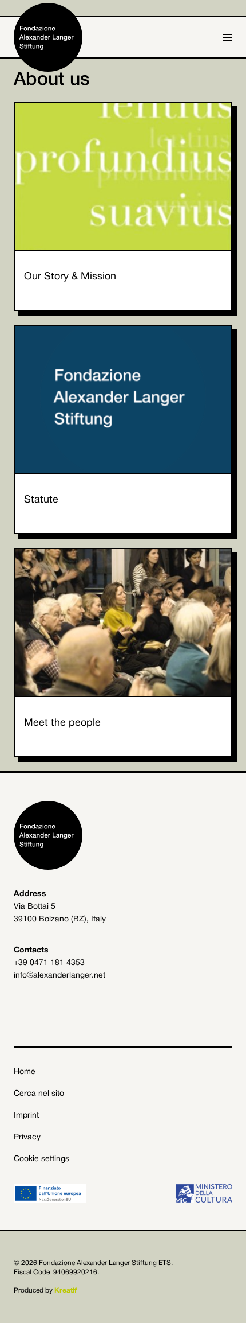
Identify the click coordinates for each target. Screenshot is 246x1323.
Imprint (26, 1115)
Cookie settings (41, 1159)
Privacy (27, 1137)
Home (24, 1072)
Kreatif (65, 1290)
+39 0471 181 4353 (49, 963)
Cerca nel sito (39, 1094)
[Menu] (227, 37)
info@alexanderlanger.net (59, 975)
